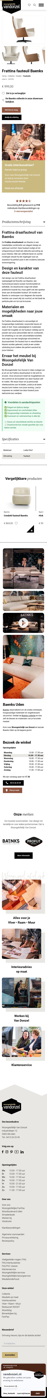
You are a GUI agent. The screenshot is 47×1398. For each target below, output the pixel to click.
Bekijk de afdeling (12, 117)
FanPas (5, 1316)
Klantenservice (9, 1269)
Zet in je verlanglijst (15, 93)
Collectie (11, 76)
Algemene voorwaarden (13, 1234)
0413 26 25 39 (15, 783)
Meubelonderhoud (10, 1279)
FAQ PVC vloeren (10, 1266)
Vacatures (7, 1221)
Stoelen (19, 76)
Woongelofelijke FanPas (13, 1208)
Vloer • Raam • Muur (11, 1303)
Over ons (6, 1205)
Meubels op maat (10, 1297)
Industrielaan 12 (9, 1130)
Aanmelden (10, 1355)
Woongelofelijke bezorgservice (16, 1276)
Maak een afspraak (14, 188)
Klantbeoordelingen (11, 1227)
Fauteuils (26, 76)
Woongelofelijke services (13, 1272)
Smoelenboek (8, 1214)
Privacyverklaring (10, 1237)
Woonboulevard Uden (12, 1211)
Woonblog (7, 1310)
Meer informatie (23, 855)
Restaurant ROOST (11, 1307)
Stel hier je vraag (11, 110)
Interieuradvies (9, 1300)
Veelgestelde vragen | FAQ (14, 1259)
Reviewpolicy (8, 1241)
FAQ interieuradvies (11, 1262)
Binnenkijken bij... (10, 1313)
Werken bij (7, 1218)
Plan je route (14, 790)
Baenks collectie (28, 715)
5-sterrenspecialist (23, 211)
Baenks (6, 710)
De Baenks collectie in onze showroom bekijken (24, 100)
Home (4, 76)
